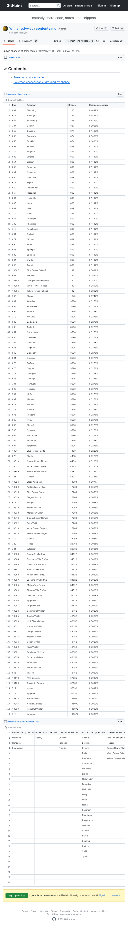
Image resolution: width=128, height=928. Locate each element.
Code (11, 40)
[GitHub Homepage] (54, 919)
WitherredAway (21, 28)
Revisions (29, 40)
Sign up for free (16, 895)
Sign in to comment (109, 895)
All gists (67, 5)
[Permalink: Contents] (6, 68)
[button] (97, 41)
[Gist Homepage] (16, 5)
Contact (84, 911)
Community (65, 911)
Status (54, 911)
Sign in (101, 5)
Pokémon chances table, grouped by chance (42, 82)
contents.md (46, 28)
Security (44, 911)
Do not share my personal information (64, 914)
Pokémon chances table (29, 77)
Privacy (34, 911)
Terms (25, 911)
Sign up (115, 5)
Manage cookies (98, 911)
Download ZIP (116, 41)
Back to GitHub (83, 5)
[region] (64, 75)
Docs (75, 911)
